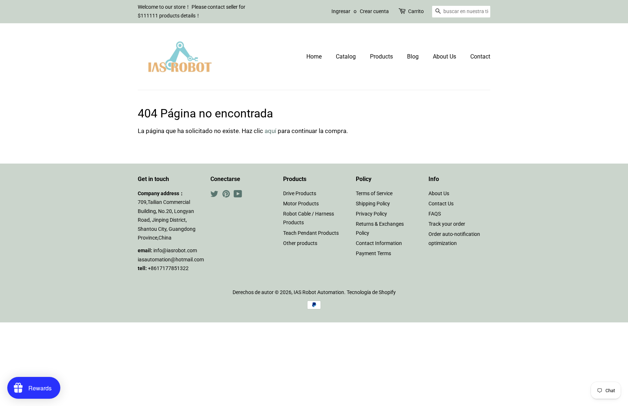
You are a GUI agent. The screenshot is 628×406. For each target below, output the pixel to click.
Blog (413, 56)
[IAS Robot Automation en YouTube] (238, 195)
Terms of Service (374, 193)
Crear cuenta (374, 11)
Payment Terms (373, 253)
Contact (480, 56)
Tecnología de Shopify (371, 292)
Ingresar (340, 11)
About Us (444, 56)
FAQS (434, 214)
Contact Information (379, 243)
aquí (270, 130)
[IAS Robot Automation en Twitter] (214, 195)
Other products (300, 243)
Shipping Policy (373, 204)
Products (381, 56)
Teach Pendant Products (311, 233)
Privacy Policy (371, 214)
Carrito (416, 11)
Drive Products (299, 193)
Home (314, 56)
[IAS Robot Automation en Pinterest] (226, 195)
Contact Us (441, 204)
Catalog (346, 56)
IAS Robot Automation (319, 292)
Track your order (446, 224)
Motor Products (301, 204)
